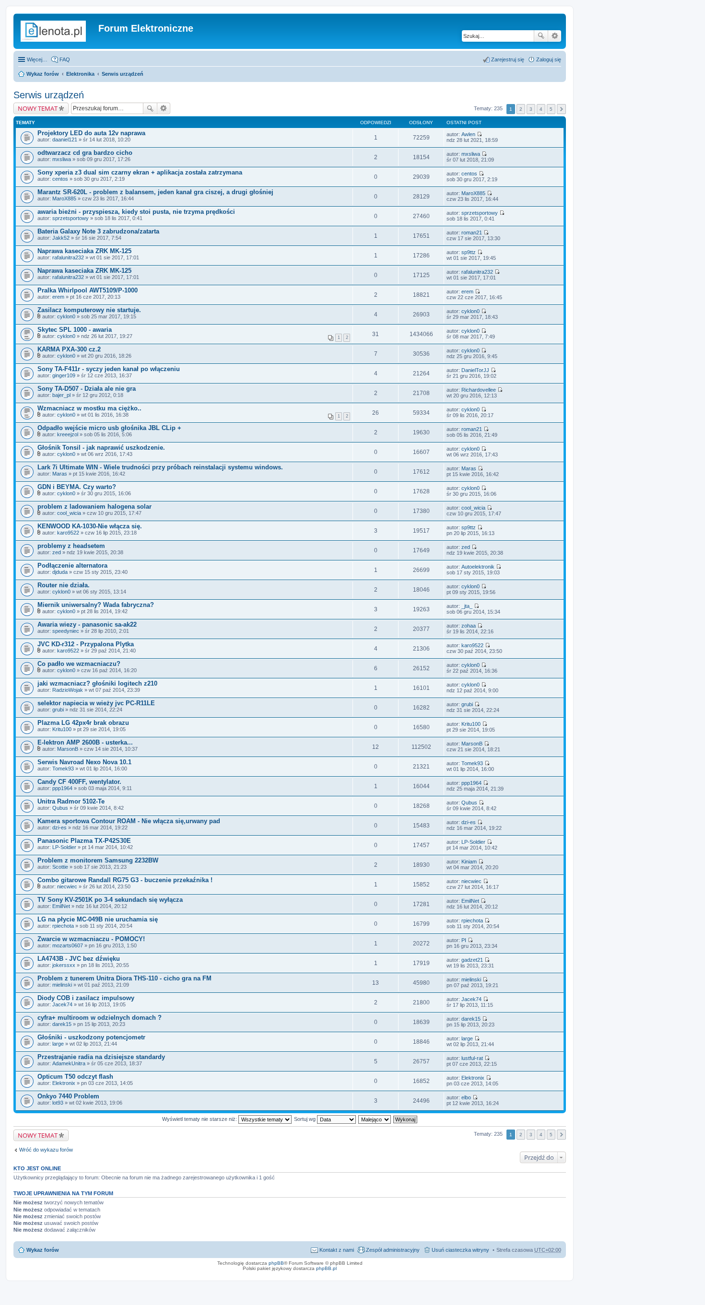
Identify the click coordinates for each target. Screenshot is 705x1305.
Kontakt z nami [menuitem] (336, 1250)
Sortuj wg (305, 1119)
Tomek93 (63, 768)
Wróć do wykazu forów (46, 1150)
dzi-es (59, 827)
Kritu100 (61, 729)
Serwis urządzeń (122, 74)
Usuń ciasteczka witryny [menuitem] (460, 1250)
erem (58, 297)
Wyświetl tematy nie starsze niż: (200, 1119)
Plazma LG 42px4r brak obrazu (83, 722)
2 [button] (520, 109)
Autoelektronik (477, 567)
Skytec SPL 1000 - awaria (74, 329)
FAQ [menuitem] (64, 59)
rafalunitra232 (68, 257)
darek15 (61, 1024)
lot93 (57, 1103)
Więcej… (37, 59)
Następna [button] (561, 109)
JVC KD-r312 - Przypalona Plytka (85, 644)
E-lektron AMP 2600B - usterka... (85, 742)
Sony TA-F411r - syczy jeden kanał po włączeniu (108, 369)
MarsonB (67, 749)
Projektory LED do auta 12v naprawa (91, 133)
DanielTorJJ (475, 370)
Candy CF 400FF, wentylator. (79, 781)
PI (463, 940)
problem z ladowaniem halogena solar (94, 506)
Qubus (60, 808)
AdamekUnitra (68, 1063)
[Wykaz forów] (57, 31)
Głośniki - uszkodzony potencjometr (91, 1037)
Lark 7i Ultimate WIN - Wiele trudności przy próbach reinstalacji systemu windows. (160, 467)
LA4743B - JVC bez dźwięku (78, 958)
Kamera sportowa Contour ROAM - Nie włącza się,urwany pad (128, 821)
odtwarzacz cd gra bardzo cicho (84, 152)
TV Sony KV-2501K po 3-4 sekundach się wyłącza (110, 899)
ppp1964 (62, 788)
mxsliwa (61, 159)
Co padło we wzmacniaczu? (78, 663)
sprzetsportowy (70, 218)
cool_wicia (69, 513)
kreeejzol (67, 434)
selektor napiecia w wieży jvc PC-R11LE (96, 703)
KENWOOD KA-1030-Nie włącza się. (89, 526)
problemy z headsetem (71, 545)
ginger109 (63, 375)
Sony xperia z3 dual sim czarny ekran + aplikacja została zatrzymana (139, 172)
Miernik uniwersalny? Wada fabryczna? (95, 604)
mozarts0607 (67, 945)
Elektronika (80, 74)
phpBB (276, 1263)
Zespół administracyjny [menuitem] (393, 1250)
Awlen (468, 134)
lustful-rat (472, 1058)
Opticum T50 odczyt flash (75, 1076)
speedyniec (65, 631)
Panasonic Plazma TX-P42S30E (84, 840)
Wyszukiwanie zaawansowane (554, 36)
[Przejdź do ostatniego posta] (479, 134)
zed (56, 552)
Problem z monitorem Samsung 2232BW (97, 860)
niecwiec (67, 886)
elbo (466, 1097)
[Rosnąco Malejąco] (375, 1119)
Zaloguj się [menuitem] (548, 59)
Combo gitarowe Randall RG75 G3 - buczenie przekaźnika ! (124, 880)
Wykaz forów (42, 74)
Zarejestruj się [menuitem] (507, 59)
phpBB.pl (326, 1268)
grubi (58, 709)
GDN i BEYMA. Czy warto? (76, 486)
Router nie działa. (63, 585)
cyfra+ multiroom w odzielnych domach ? (99, 1017)
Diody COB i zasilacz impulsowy (85, 998)
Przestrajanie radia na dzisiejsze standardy (101, 1056)
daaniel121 (64, 139)
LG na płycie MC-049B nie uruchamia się (97, 919)
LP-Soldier (64, 847)
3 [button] (530, 109)
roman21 (471, 232)
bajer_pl (61, 395)
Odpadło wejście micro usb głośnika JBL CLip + (109, 427)
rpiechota (63, 926)
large (58, 1044)
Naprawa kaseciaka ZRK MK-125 (84, 251)
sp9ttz (468, 252)
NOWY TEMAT (38, 108)
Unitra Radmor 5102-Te (71, 801)
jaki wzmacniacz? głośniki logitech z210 (97, 683)
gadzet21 (472, 960)
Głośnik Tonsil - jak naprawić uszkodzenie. (101, 447)
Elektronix (63, 1083)
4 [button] (541, 109)
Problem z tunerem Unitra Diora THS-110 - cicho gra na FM (124, 978)
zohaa (468, 626)
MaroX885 (64, 198)
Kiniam (469, 861)
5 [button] (551, 109)
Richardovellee (478, 390)
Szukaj (541, 36)
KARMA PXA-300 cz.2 (69, 349)
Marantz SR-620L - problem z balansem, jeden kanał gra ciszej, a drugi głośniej (155, 192)
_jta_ (466, 606)
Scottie (60, 867)
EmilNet (61, 906)
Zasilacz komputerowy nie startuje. (89, 310)
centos (60, 179)
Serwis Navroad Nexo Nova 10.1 (84, 762)
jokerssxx (63, 965)
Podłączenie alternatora (72, 565)
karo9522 (68, 533)
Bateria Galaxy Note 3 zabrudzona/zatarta (98, 231)
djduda (60, 572)
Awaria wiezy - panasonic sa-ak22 (87, 624)
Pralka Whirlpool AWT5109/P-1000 (87, 290)
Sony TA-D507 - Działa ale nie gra (86, 388)
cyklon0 (66, 316)
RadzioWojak (67, 690)
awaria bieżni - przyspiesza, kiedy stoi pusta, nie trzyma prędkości (136, 211)
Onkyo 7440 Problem (68, 1096)
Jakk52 (61, 238)
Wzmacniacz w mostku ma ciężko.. (89, 408)
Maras (59, 474)
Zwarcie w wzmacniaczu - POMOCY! (91, 939)
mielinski (62, 985)
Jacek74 (62, 1004)
